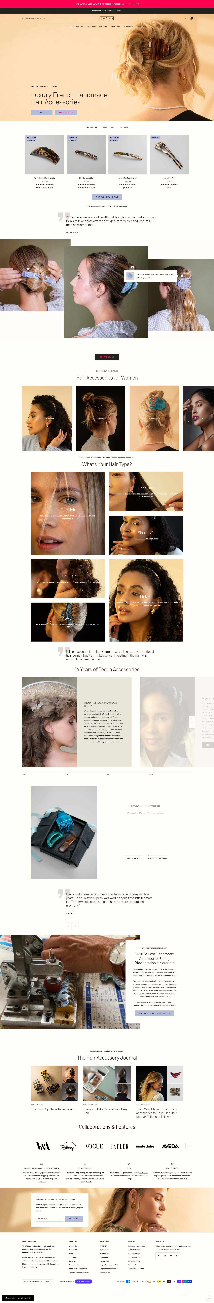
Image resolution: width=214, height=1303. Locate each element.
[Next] (192, 725)
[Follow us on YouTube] (171, 1255)
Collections (91, 26)
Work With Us (105, 1272)
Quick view (147, 278)
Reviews (72, 1261)
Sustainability (75, 1265)
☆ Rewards (128, 26)
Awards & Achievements (79, 1272)
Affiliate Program (135, 1250)
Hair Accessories (76, 26)
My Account (104, 1257)
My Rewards (104, 1250)
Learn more (145, 847)
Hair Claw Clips (37, 1104)
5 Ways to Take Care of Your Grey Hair (105, 1111)
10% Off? (103, 1246)
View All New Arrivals (107, 197)
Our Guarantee (134, 1253)
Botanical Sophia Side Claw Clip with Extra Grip (155, 274)
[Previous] (192, 719)
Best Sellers (108, 127)
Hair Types (103, 26)
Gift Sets (124, 127)
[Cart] (190, 19)
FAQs (71, 1253)
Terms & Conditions (136, 1268)
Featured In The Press (78, 1268)
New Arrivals (91, 127)
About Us (73, 1246)
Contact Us (73, 1250)
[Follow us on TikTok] (177, 1255)
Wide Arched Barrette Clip (44, 178)
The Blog (72, 1257)
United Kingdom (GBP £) (32, 1281)
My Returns (104, 1261)
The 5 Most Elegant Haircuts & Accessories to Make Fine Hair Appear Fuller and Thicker (156, 1113)
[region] (107, 4)
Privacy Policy (133, 1265)
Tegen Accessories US (109, 1268)
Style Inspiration (90, 1104)
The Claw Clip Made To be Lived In (53, 1109)
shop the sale (66, 112)
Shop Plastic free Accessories (154, 1013)
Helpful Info (115, 26)
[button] (18, 1298)
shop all (41, 112)
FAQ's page (143, 1172)
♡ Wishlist (140, 26)
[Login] (186, 19)
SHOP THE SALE (107, 357)
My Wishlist (104, 1253)
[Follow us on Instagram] (165, 1255)
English (47, 1281)
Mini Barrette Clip (86, 178)
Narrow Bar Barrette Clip (128, 178)
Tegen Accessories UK (109, 1265)
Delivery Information (136, 1246)
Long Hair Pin (169, 178)
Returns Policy (134, 1261)
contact (115, 1176)
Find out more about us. (177, 1179)
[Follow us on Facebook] (158, 1255)
